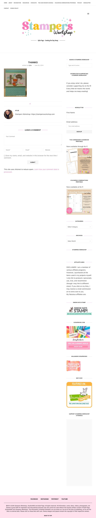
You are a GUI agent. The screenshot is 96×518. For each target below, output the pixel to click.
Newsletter (86, 2)
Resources (26, 2)
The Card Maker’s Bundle (45, 2)
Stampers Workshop (79, 249)
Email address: (72, 122)
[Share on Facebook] (32, 104)
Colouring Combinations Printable (65, 2)
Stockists (34, 2)
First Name (70, 113)
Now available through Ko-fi (76, 146)
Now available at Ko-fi (74, 187)
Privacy (79, 2)
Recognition (17, 2)
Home (5, 2)
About (10, 2)
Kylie (30, 65)
